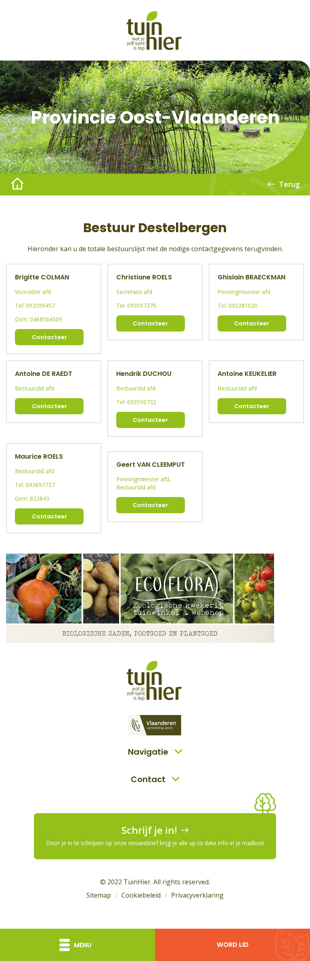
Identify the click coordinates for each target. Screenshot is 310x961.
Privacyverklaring (197, 895)
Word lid (233, 944)
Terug (289, 184)
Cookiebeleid (141, 895)
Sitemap (98, 895)
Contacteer (49, 337)
